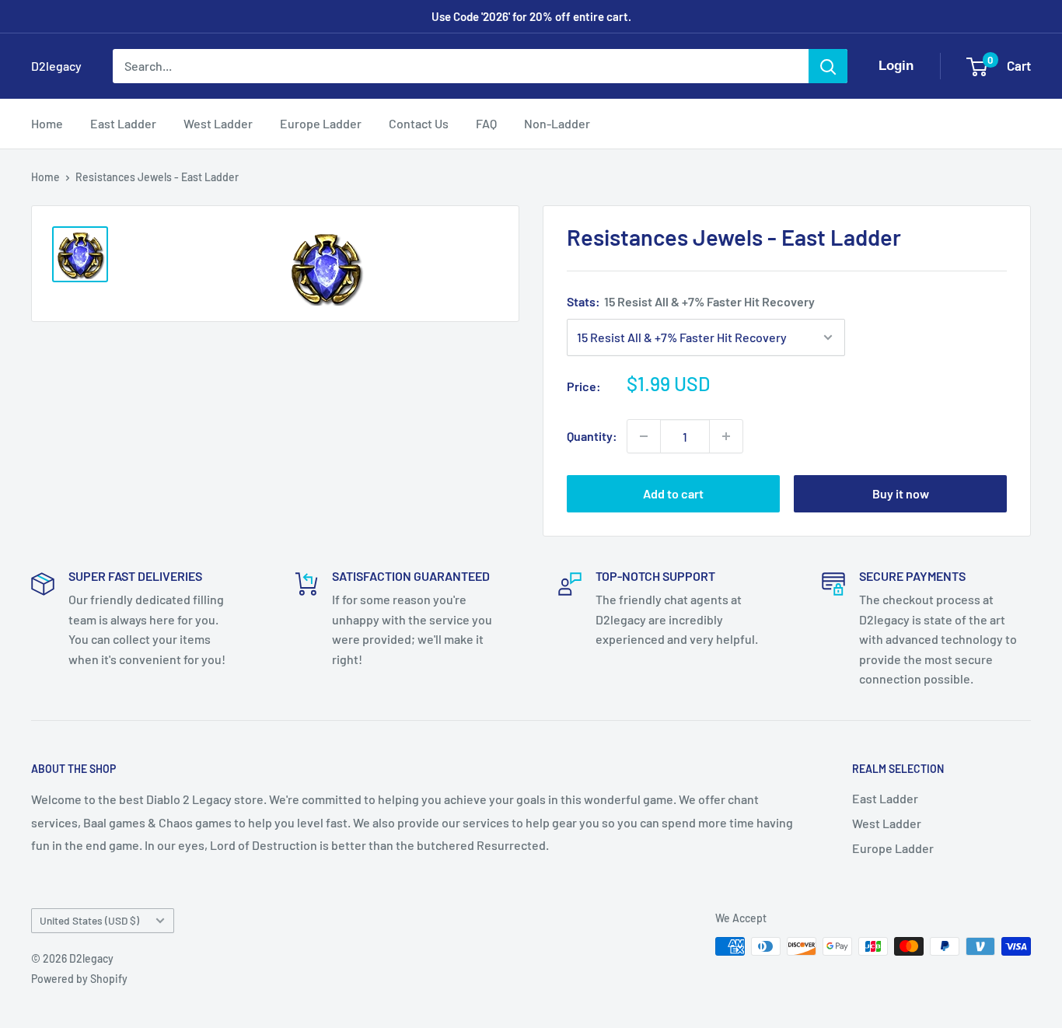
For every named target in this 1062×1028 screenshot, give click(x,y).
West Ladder (218, 123)
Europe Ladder (321, 123)
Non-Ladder (557, 123)
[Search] (828, 66)
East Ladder (123, 123)
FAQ (486, 123)
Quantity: (592, 435)
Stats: (691, 301)
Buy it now (900, 493)
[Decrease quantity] (643, 436)
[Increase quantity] (726, 436)
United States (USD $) (89, 920)
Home (47, 123)
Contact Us (419, 123)
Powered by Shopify (79, 978)
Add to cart (673, 493)
